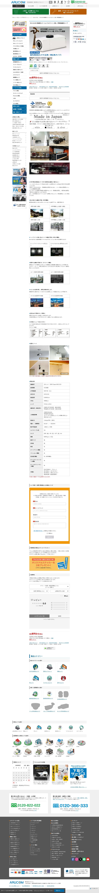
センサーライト (34, 834)
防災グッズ (33, 841)
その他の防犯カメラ (62, 699)
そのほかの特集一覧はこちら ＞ (78, 787)
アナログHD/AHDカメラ (15, 828)
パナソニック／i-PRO (35, 849)
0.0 (44, 603)
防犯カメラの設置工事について (58, 845)
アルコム (33, 847)
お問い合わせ (80, 5)
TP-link (32, 852)
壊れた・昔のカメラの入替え (18, 126)
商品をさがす (18, 5)
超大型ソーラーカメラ (16, 140)
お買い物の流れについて (43, 86)
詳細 (52, 82)
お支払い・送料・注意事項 (57, 839)
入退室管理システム (16, 137)
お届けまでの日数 (55, 841)
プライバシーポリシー (39, 890)
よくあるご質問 (15, 158)
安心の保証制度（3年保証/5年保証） (59, 851)
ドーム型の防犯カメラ (34, 711)
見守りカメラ (60, 682)
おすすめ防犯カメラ (34, 671)
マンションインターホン (17, 138)
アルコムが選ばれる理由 (56, 843)
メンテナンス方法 (75, 830)
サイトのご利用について (14, 885)
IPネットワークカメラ (17, 40)
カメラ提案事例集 (15, 151)
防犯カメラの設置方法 (76, 826)
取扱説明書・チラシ (56, 857)
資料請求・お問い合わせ (78, 851)
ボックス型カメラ (14, 860)
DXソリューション (16, 133)
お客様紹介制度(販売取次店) (57, 825)
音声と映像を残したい (16, 121)
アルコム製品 (16, 90)
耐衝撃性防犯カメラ (15, 846)
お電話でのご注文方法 (56, 837)
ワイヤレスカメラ (17, 67)
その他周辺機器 (34, 840)
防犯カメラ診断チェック (77, 822)
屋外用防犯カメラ (17, 51)
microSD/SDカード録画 (18, 72)
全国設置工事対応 (15, 156)
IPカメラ (31, 682)
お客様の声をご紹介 (60, 591)
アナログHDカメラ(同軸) (18, 46)
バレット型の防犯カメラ (49, 711)
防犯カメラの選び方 (76, 824)
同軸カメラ (60, 671)
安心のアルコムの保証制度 (64, 86)
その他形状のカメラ (15, 864)
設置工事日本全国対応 (53, 86)
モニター (33, 824)
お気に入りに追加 (35, 70)
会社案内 (68, 5)
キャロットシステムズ (18, 93)
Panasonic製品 (16, 95)
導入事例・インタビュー (78, 837)
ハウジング (33, 826)
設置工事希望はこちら (39, 591)
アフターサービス (55, 849)
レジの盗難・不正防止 (16, 122)
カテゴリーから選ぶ (15, 820)
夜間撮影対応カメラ (17, 61)
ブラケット (33, 828)
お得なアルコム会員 (56, 847)
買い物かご (75, 30)
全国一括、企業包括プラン (57, 827)
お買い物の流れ (55, 835)
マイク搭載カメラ (17, 79)
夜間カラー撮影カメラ (15, 838)
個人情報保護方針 (26, 885)
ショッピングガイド (16, 149)
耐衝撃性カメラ (16, 77)
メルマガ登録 (75, 846)
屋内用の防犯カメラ (48, 698)
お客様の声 (14, 162)
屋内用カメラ (13, 832)
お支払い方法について (33, 86)
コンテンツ (74, 820)
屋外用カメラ (13, 834)
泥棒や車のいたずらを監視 (17, 119)
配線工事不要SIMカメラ (17, 142)
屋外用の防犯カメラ (34, 698)
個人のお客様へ (55, 820)
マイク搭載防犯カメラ (15, 848)
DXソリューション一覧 (56, 830)
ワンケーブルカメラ (17, 64)
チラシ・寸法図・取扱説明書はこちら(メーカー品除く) (49, 586)
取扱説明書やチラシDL (16, 160)
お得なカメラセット (20, 38)
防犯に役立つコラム (77, 839)
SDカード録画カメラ (15, 852)
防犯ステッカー (34, 836)
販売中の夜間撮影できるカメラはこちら (49, 73)
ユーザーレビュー (39, 616)
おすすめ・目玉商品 (17, 56)
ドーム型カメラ (14, 858)
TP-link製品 (15, 103)
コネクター (33, 830)
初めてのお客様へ (55, 833)
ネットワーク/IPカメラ (15, 824)
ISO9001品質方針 (50, 885)
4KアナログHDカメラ (15, 830)
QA (59, 616)
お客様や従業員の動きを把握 (18, 124)
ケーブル (33, 832)
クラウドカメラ (16, 74)
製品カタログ (15, 165)
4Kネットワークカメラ (18, 43)
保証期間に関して (15, 155)
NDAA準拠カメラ (17, 85)
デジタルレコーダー (35, 822)
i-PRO (14, 98)
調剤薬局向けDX (15, 135)
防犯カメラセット (47, 671)
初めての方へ (15, 148)
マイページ (74, 844)
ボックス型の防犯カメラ (63, 711)
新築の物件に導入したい (17, 127)
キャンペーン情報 (76, 834)
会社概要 (74, 841)
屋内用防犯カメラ (17, 53)
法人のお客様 (31, 5)
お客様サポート (55, 5)
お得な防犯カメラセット (15, 822)
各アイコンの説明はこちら (34, 68)
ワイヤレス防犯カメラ (15, 844)
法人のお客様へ (55, 823)
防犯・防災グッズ (17, 112)
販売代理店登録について (56, 828)
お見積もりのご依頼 (16, 163)
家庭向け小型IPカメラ (17, 69)
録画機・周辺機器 (17, 109)
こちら (35, 810)
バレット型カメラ (14, 862)
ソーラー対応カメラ (17, 82)
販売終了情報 (75, 849)
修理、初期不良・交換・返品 (57, 853)
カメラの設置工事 (43, 5)
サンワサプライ (16, 100)
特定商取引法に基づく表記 (38, 885)
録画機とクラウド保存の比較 (78, 832)
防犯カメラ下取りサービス (57, 855)
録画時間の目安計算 (76, 828)
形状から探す (16, 106)
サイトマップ (75, 853)
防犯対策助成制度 (15, 153)
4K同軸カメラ (16, 48)
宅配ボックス (34, 838)
